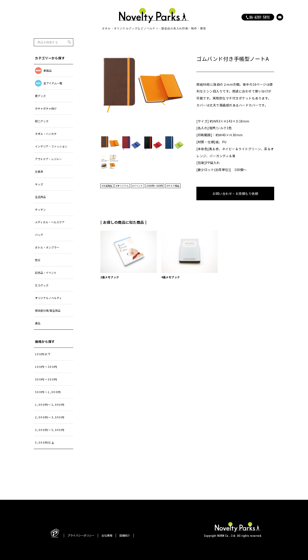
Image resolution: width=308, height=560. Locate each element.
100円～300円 (46, 367)
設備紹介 (124, 535)
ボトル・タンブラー (47, 247)
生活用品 (40, 197)
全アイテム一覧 (53, 83)
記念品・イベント (46, 272)
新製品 (48, 70)
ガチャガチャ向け (46, 108)
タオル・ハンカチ (46, 134)
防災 (37, 260)
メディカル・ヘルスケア (49, 222)
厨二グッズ (41, 121)
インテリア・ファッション (51, 146)
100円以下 (43, 354)
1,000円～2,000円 (49, 404)
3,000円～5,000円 (49, 430)
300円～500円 (46, 379)
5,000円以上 (45, 442)
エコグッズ (41, 285)
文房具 (39, 171)
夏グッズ (40, 96)
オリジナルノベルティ (48, 298)
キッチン (40, 209)
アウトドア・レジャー (48, 159)
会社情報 (106, 535)
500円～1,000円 (48, 392)
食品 (37, 323)
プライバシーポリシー (80, 535)
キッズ (39, 184)
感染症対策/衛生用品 (47, 310)
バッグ (39, 235)
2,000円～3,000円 (49, 417)
